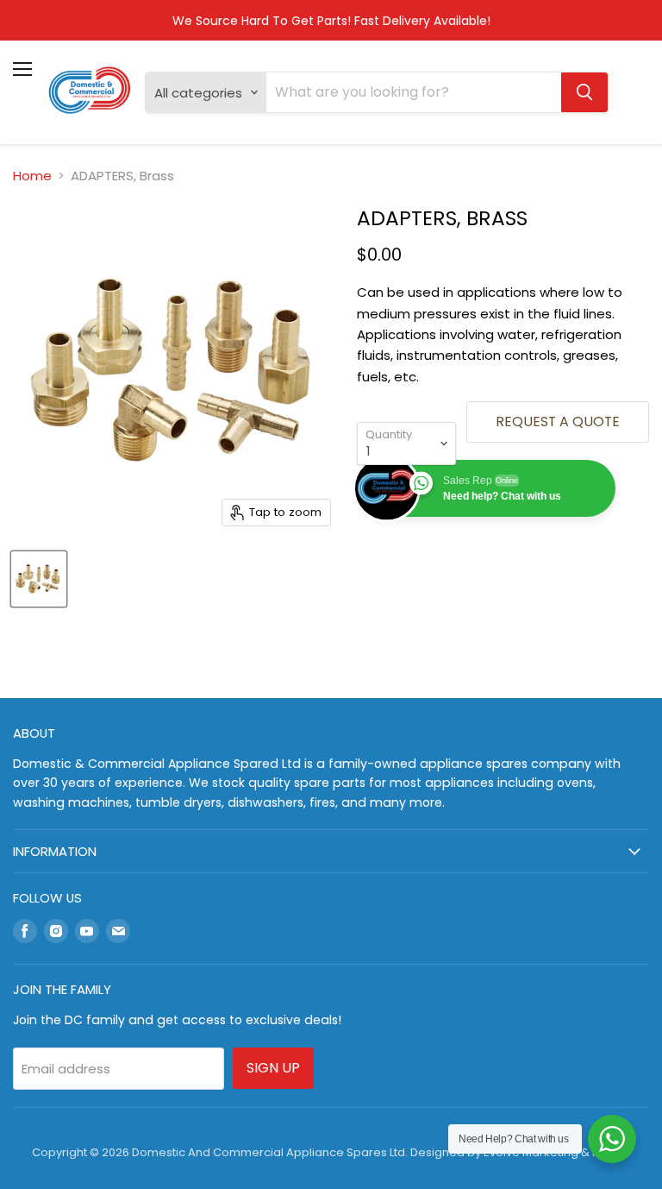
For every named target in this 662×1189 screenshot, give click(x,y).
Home (32, 175)
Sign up (273, 1068)
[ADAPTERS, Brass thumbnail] (38, 579)
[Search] (584, 92)
